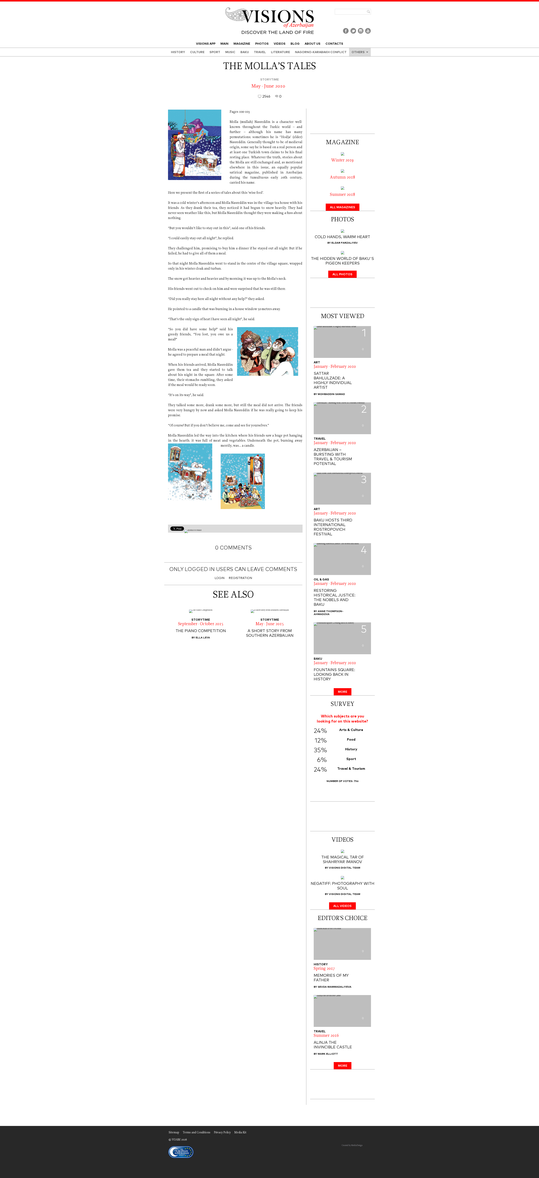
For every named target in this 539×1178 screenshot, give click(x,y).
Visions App (205, 43)
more (342, 691)
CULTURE (197, 52)
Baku (244, 52)
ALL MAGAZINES (342, 207)
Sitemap (174, 1132)
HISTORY (178, 52)
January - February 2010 (335, 367)
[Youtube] (367, 34)
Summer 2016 (326, 1036)
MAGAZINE (241, 43)
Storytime (269, 79)
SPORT (214, 52)
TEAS (167, 1145)
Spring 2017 (324, 969)
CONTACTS (334, 43)
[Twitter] (353, 34)
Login (219, 578)
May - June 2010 (268, 86)
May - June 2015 (270, 624)
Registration (240, 578)
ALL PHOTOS (342, 274)
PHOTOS (262, 43)
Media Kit (240, 1132)
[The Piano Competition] (200, 611)
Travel (320, 438)
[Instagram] (360, 34)
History (321, 964)
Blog (295, 43)
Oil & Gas (321, 579)
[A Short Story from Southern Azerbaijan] (269, 611)
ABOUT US (312, 43)
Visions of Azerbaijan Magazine (270, 4)
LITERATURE (280, 52)
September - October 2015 (200, 624)
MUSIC (230, 52)
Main (224, 43)
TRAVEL (260, 52)
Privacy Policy (222, 1132)
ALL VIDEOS (342, 906)
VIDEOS (280, 43)
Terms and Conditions (196, 1132)
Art (317, 362)
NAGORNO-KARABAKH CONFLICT (321, 52)
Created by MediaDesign (352, 1145)
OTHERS (358, 52)
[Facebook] (345, 34)
